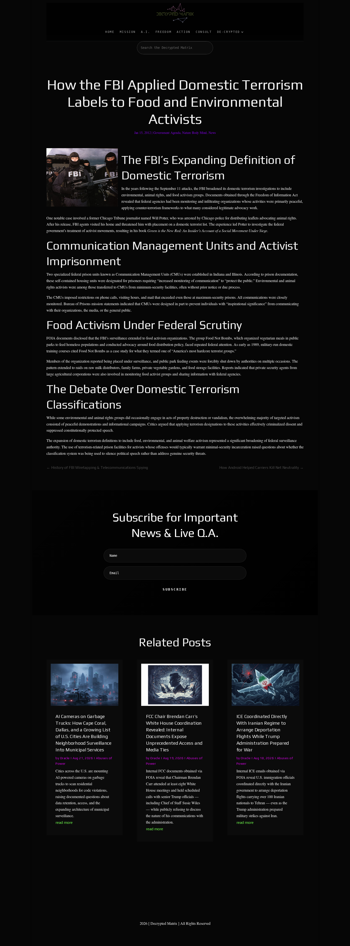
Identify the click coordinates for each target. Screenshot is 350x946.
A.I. (145, 32)
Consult (204, 32)
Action (183, 32)
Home (110, 32)
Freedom (163, 32)
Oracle (65, 758)
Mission (128, 32)
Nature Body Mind (194, 132)
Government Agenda (166, 132)
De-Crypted (228, 32)
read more (64, 822)
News (212, 132)
